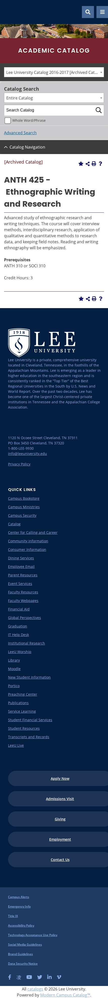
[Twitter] (39, 977)
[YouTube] (29, 977)
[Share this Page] (87, 164)
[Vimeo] (59, 977)
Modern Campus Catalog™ (65, 995)
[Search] (98, 110)
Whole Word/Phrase (29, 120)
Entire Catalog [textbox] (19, 98)
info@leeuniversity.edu (27, 453)
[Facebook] (9, 977)
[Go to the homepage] (10, 12)
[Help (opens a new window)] (100, 163)
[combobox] (54, 72)
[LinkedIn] (49, 977)
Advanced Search (20, 133)
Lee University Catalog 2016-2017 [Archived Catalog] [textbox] (55, 72)
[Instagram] (18, 977)
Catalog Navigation (27, 147)
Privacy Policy (19, 464)
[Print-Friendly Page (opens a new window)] (93, 163)
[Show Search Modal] (88, 12)
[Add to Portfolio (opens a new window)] (80, 163)
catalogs (35, 989)
